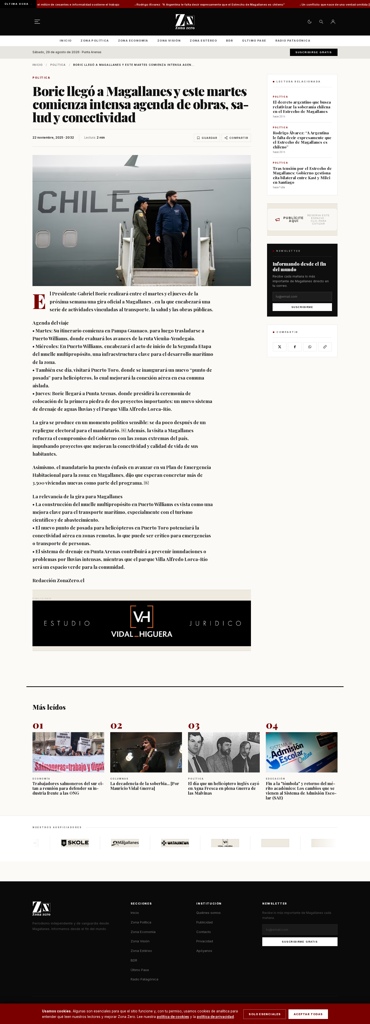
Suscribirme (302, 307)
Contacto (203, 932)
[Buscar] (321, 21)
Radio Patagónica (292, 40)
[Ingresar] (333, 21)
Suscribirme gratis (300, 941)
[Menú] (37, 22)
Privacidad (204, 941)
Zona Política (95, 40)
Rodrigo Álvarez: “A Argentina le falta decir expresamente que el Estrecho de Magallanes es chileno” (161, 4)
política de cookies (173, 1017)
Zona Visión (169, 40)
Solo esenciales (265, 1014)
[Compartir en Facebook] (295, 346)
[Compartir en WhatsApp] (310, 346)
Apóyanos (204, 951)
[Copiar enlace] (325, 346)
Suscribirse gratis (313, 52)
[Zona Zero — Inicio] (185, 21)
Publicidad (204, 922)
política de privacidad (215, 1017)
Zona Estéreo (203, 40)
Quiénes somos (208, 913)
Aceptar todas (308, 1014)
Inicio (65, 40)
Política (58, 65)
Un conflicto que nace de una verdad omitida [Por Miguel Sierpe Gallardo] (306, 4)
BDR (229, 40)
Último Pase (254, 40)
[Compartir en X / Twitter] (279, 346)
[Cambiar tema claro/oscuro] (309, 21)
